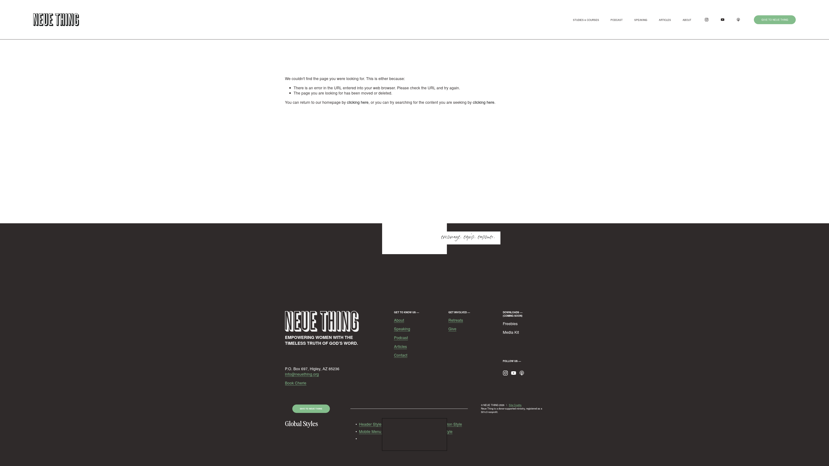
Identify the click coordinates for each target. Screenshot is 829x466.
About (399, 320)
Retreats (455, 320)
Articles (400, 346)
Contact (400, 355)
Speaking (402, 328)
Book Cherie (295, 383)
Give (452, 328)
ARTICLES (665, 20)
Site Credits (515, 405)
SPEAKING (640, 20)
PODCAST (617, 20)
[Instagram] (706, 19)
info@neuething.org (302, 374)
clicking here (358, 102)
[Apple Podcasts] (738, 19)
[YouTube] (722, 19)
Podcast (401, 337)
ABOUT (687, 20)
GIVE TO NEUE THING (774, 19)
